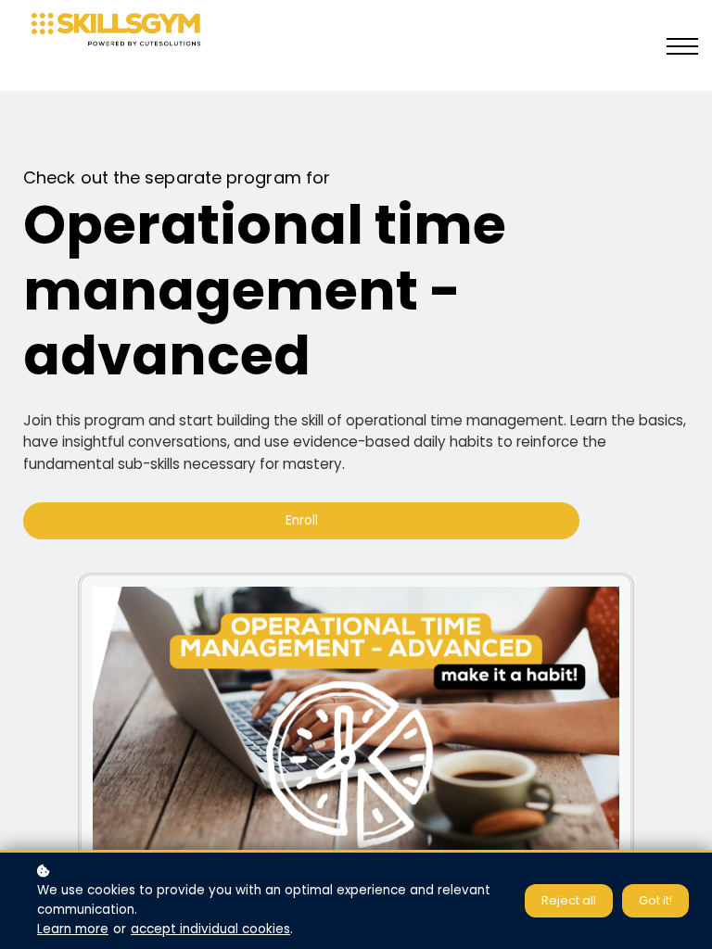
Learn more (72, 929)
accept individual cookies (210, 929)
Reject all (568, 900)
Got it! (655, 900)
